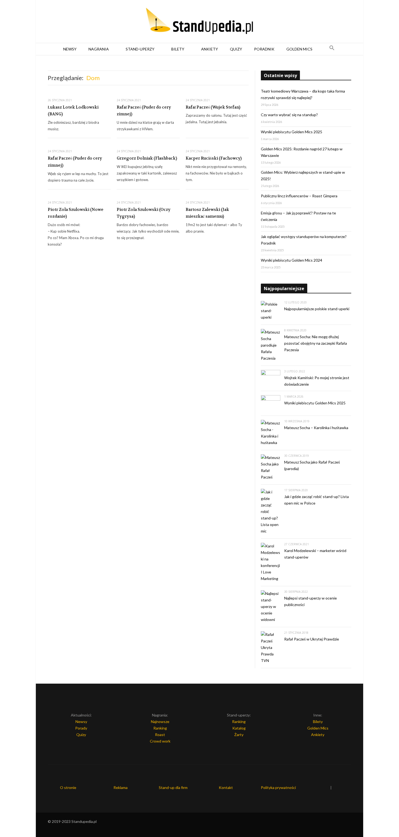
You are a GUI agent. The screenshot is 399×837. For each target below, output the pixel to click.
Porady (81, 728)
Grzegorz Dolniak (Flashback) (147, 158)
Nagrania (98, 49)
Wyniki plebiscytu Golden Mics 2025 (291, 131)
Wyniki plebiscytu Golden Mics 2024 (291, 260)
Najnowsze (160, 721)
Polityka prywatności (278, 787)
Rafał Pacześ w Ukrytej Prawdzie (311, 639)
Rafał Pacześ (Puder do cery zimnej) (144, 110)
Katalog (239, 728)
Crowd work (160, 741)
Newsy (70, 49)
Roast (160, 734)
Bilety (177, 49)
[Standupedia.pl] (199, 21)
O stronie (68, 787)
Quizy (236, 49)
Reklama (120, 787)
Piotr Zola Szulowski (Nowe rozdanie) (75, 213)
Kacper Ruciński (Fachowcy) (214, 158)
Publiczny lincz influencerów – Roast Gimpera (299, 196)
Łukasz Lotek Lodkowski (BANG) (73, 110)
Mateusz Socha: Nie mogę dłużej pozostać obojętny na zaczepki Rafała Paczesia (315, 343)
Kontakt (226, 787)
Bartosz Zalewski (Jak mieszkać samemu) (207, 213)
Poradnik (264, 49)
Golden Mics (299, 49)
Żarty (238, 734)
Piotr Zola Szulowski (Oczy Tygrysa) (143, 213)
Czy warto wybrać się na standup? (289, 114)
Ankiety (209, 49)
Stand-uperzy (140, 49)
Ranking (160, 728)
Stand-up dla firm (173, 787)
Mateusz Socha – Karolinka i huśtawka (316, 427)
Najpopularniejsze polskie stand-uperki (316, 308)
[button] (332, 49)
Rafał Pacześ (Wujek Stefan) (213, 107)
